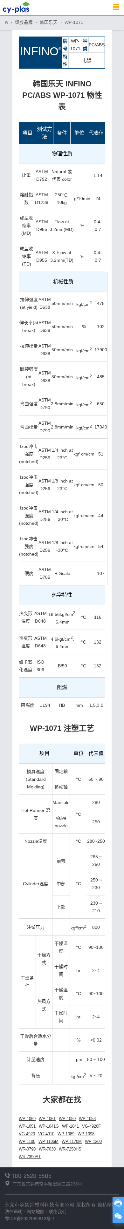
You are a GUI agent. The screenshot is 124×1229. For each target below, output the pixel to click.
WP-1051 (27, 1126)
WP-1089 (66, 1133)
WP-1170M (72, 1141)
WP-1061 (47, 1118)
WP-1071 (74, 22)
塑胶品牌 (24, 22)
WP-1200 (93, 1141)
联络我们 (57, 1211)
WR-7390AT (30, 1156)
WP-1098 (86, 1133)
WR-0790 (27, 1149)
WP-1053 (87, 1118)
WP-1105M (48, 1141)
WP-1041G (49, 1126)
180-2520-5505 (32, 1176)
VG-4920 (27, 1133)
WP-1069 (27, 1118)
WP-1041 (70, 1126)
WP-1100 (27, 1141)
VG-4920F (91, 1126)
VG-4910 (46, 1133)
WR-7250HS (70, 1149)
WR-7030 (47, 1149)
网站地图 (36, 1211)
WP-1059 (67, 1118)
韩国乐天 (49, 22)
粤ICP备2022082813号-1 (30, 1218)
